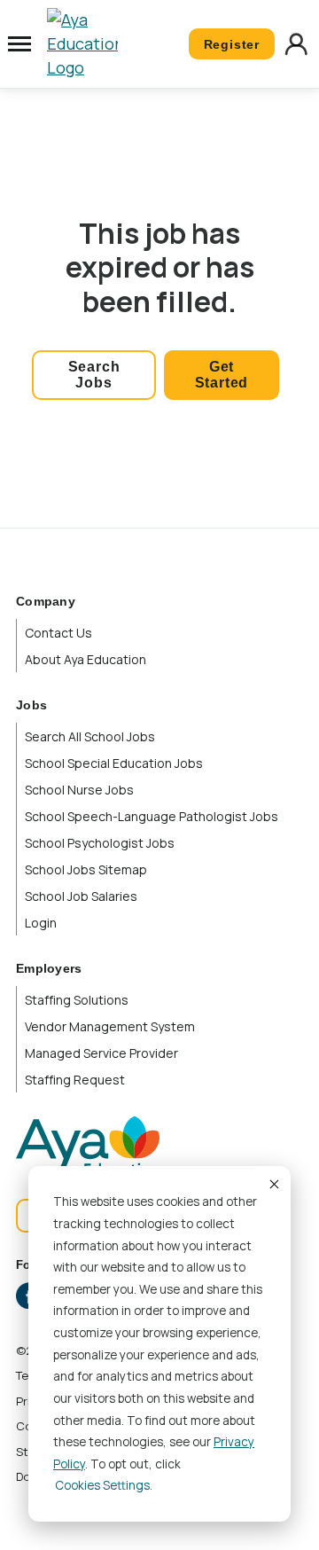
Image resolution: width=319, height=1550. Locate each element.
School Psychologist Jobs (100, 842)
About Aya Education (85, 659)
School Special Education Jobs (114, 763)
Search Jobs (94, 374)
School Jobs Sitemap (86, 869)
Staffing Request (75, 1079)
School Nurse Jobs (79, 789)
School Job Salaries (81, 896)
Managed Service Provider (101, 1053)
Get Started (222, 374)
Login (41, 922)
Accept (273, 1184)
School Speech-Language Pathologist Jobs (151, 816)
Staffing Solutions (76, 999)
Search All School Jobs (90, 736)
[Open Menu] (19, 44)
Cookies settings (102, 1485)
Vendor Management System (110, 1026)
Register (232, 44)
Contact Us (58, 632)
